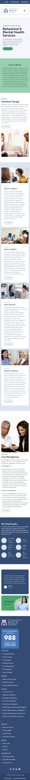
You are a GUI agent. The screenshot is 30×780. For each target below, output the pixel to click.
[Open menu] (24, 10)
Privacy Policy (8, 778)
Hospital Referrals (14, 2)
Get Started (8, 48)
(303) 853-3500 (24, 2)
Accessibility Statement (19, 778)
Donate (6, 2)
